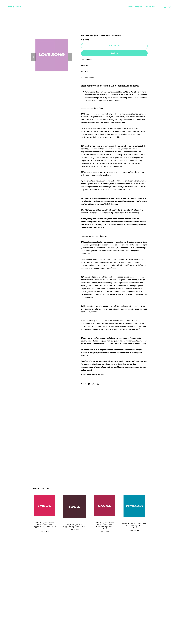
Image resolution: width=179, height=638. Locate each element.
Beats (130, 7)
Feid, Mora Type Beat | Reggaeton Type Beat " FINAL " (74, 526)
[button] (33, 57)
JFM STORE (14, 7)
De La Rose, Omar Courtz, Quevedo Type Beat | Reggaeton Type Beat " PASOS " (44, 526)
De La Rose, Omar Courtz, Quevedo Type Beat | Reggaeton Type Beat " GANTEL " (104, 526)
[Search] (161, 7)
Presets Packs (150, 7)
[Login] (165, 6)
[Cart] (170, 7)
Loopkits (138, 7)
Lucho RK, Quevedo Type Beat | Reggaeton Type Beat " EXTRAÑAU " (134, 526)
